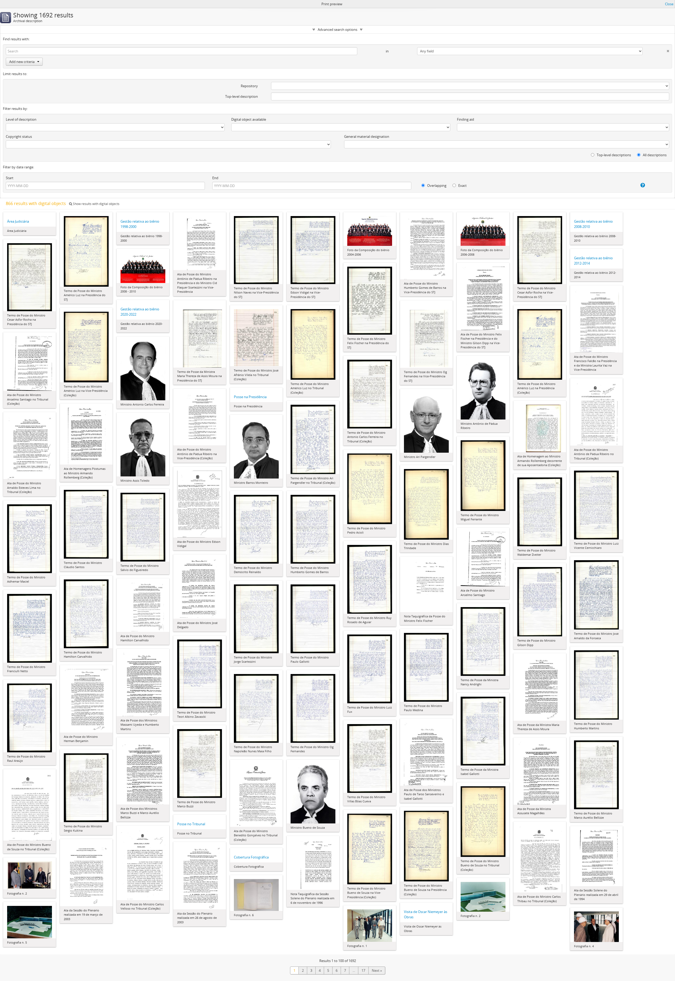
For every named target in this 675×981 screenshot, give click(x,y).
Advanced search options (337, 29)
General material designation (366, 136)
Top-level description (241, 96)
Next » (377, 970)
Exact (462, 185)
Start (9, 177)
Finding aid (465, 119)
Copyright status (19, 136)
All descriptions (654, 155)
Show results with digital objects (95, 204)
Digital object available (248, 119)
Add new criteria (22, 61)
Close (669, 4)
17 (363, 970)
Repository (249, 86)
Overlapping (436, 185)
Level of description (21, 119)
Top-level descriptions (613, 155)
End (215, 177)
